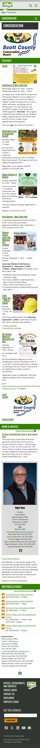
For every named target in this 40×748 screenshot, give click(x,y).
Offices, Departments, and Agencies (14, 685)
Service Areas (10, 690)
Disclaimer (9, 697)
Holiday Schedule (10, 326)
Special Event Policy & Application (14, 580)
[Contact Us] (29, 728)
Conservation (9, 18)
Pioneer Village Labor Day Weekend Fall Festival (6, 238)
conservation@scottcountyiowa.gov (20, 532)
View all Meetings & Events (24, 591)
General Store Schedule (12, 328)
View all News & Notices (25, 431)
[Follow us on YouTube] (23, 728)
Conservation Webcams (11, 558)
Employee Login (11, 701)
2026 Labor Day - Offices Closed (6, 299)
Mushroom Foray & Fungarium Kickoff (9, 134)
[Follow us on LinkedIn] (18, 728)
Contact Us (9, 694)
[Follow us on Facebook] (6, 728)
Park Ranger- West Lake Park (14, 216)
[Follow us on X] (12, 728)
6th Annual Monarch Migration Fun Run (8, 338)
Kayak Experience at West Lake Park (19, 594)
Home (3, 12)
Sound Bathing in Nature (9, 176)
